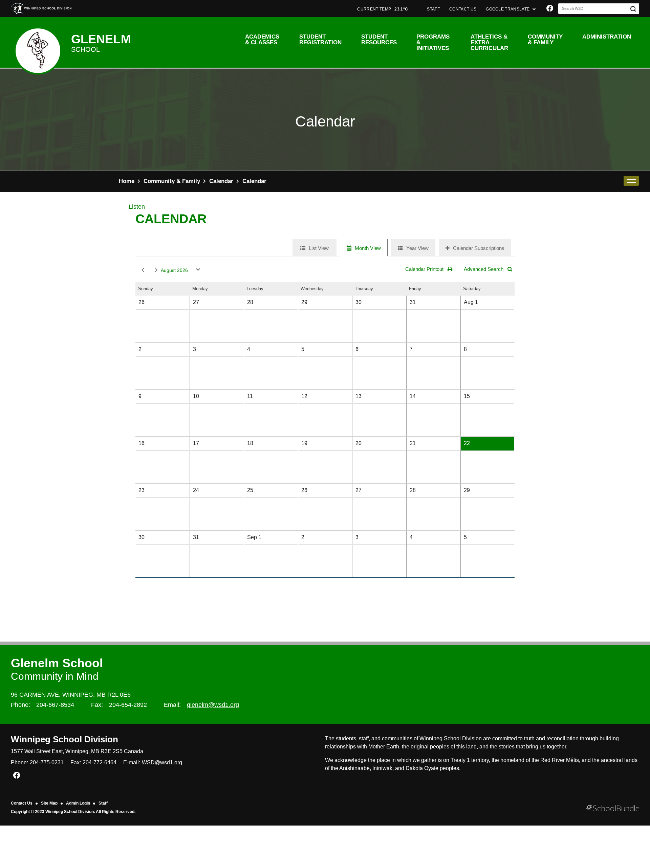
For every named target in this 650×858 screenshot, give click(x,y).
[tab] (314, 247)
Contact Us (21, 803)
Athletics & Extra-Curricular (489, 42)
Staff (103, 803)
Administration (606, 36)
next (155, 270)
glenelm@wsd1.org (213, 704)
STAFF (433, 9)
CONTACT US (462, 9)
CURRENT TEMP (382, 9)
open (631, 181)
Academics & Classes (262, 39)
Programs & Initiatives (433, 42)
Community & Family (545, 39)
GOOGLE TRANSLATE (508, 9)
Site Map (49, 803)
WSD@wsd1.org (162, 762)
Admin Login (78, 803)
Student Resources (379, 39)
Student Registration (320, 39)
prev (141, 270)
